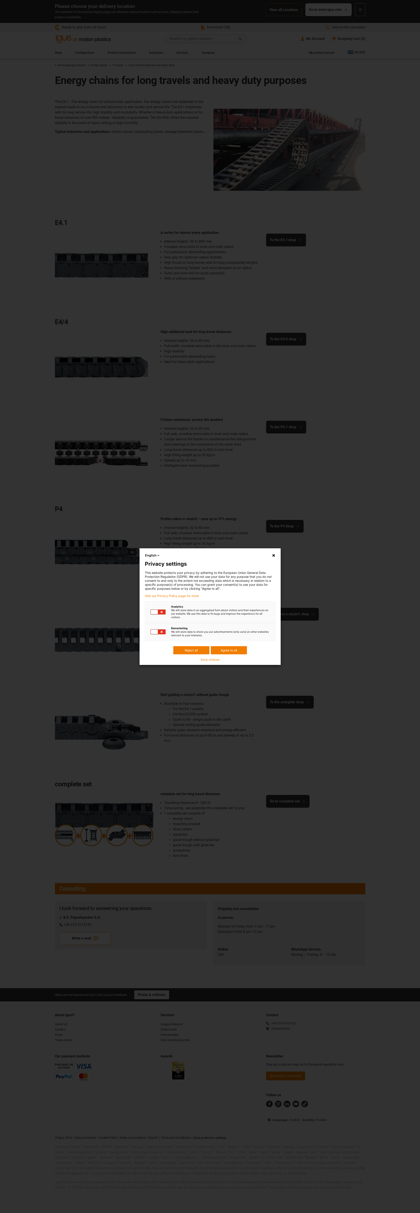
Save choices (210, 659)
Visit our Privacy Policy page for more (172, 596)
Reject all (191, 650)
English (151, 555)
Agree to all (229, 650)
